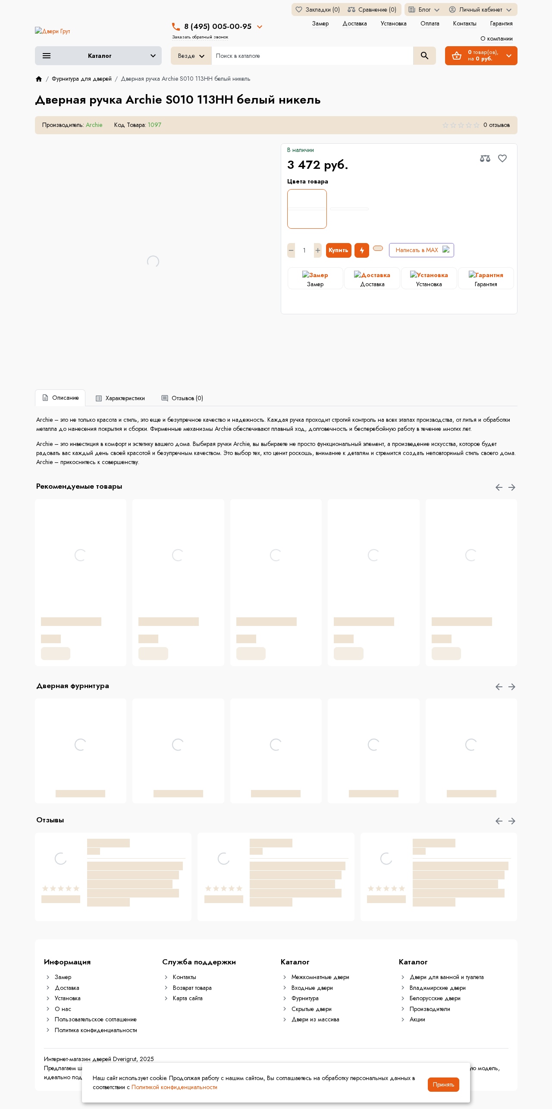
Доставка (354, 23)
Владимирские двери (438, 987)
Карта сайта (188, 998)
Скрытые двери (312, 1009)
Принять (444, 1084)
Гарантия (501, 23)
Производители (430, 1009)
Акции (417, 1019)
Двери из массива (315, 1019)
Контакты (465, 23)
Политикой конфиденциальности (174, 1087)
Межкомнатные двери (320, 977)
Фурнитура (305, 998)
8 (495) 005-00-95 (217, 26)
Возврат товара (192, 987)
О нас (63, 1009)
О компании (496, 38)
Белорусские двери (435, 998)
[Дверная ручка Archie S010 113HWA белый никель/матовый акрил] (349, 209)
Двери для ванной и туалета (447, 977)
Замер (320, 23)
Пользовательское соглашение (96, 1019)
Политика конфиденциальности (96, 1030)
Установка (394, 23)
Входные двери (312, 987)
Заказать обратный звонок (200, 36)
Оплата (429, 23)
